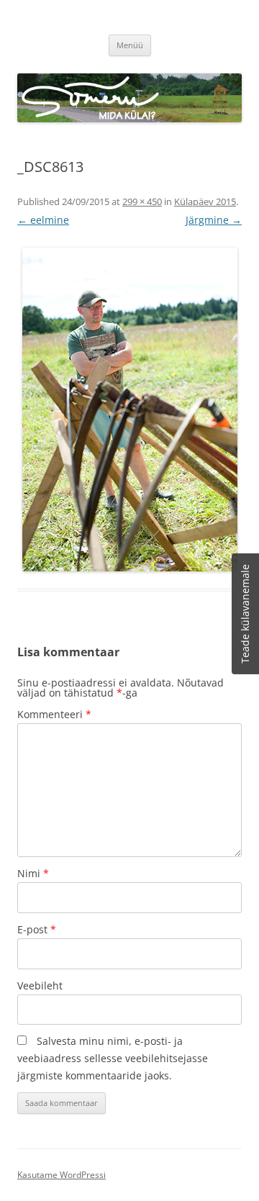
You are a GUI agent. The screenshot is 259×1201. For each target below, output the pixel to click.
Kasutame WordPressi (61, 1175)
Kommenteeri (54, 714)
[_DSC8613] (129, 409)
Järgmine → (214, 220)
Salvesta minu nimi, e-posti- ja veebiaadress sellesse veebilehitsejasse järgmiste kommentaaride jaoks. (112, 1058)
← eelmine (43, 220)
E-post (36, 929)
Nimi (33, 873)
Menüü (130, 45)
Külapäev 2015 (205, 201)
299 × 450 (142, 201)
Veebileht (40, 985)
